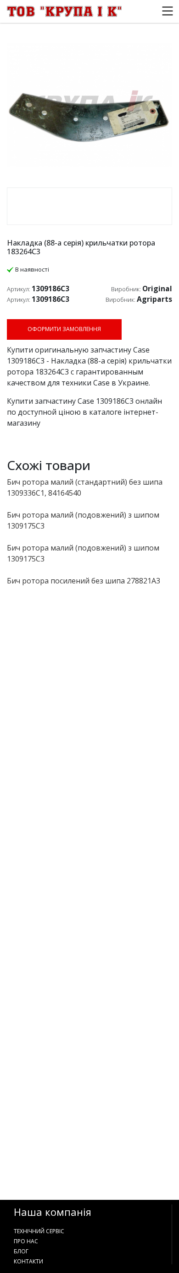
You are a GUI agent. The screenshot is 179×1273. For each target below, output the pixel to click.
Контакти (28, 1261)
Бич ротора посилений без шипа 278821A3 (83, 581)
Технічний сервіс (39, 1231)
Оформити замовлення (64, 329)
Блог (21, 1251)
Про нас (26, 1241)
